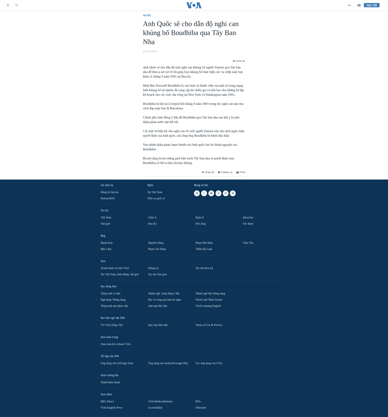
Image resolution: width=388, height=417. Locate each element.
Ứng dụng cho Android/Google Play (168, 363)
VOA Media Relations (160, 401)
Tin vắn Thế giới (157, 274)
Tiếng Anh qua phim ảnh (114, 306)
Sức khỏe (248, 223)
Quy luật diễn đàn (158, 325)
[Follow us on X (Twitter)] (204, 193)
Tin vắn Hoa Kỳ (204, 268)
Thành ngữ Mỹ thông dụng (210, 293)
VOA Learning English (208, 306)
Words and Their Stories (209, 299)
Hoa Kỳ (152, 223)
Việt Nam (106, 217)
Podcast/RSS (108, 198)
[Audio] (349, 5)
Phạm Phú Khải (204, 243)
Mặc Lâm (106, 249)
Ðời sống (201, 223)
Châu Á (152, 217)
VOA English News (111, 407)
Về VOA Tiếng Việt (112, 325)
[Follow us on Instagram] (218, 193)
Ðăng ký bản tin (109, 192)
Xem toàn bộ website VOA (116, 344)
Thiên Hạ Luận (204, 249)
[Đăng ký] (233, 193)
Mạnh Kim (107, 243)
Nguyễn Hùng (156, 243)
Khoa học (248, 217)
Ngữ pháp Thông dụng (113, 299)
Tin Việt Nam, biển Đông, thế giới (120, 274)
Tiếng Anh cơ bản (110, 293)
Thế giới (105, 223)
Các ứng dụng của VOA (209, 363)
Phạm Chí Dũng (157, 249)
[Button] (239, 61)
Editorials (201, 407)
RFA (198, 401)
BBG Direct (107, 401)
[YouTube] (359, 5)
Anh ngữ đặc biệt (157, 306)
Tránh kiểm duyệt (110, 382)
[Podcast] (226, 193)
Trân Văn (248, 243)
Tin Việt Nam (154, 192)
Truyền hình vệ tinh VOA (115, 268)
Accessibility (155, 407)
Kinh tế (200, 217)
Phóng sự (153, 268)
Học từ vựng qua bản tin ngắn (164, 299)
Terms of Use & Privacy (209, 325)
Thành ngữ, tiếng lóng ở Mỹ (163, 293)
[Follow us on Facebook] (197, 193)
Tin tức (147, 15)
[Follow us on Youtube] (211, 193)
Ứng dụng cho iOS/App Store (117, 363)
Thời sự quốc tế (156, 198)
